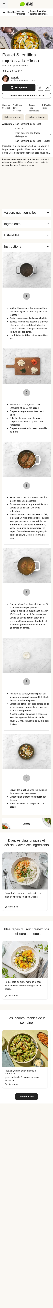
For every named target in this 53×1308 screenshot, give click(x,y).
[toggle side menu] (4, 4)
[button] (26, 224)
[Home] (4, 12)
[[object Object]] (40, 88)
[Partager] (48, 88)
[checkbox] (3, 71)
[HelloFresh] (26, 4)
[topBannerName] (26, 21)
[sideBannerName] (26, 187)
